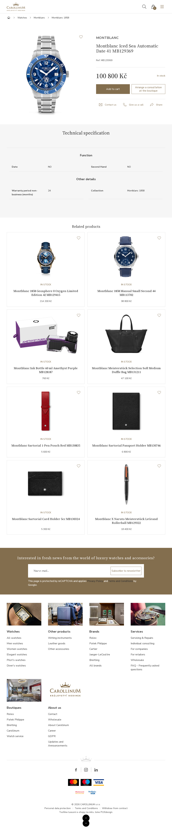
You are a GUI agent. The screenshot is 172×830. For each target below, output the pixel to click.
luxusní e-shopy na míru (81, 812)
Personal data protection (58, 808)
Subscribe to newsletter (126, 571)
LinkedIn (96, 769)
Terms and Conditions (120, 581)
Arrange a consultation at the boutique (148, 89)
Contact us (110, 104)
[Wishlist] (78, 238)
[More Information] (86, 818)
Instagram (86, 769)
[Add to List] (82, 37)
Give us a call (136, 104)
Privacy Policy (95, 581)
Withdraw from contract (114, 808)
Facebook (76, 769)
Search (144, 7)
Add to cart (113, 89)
